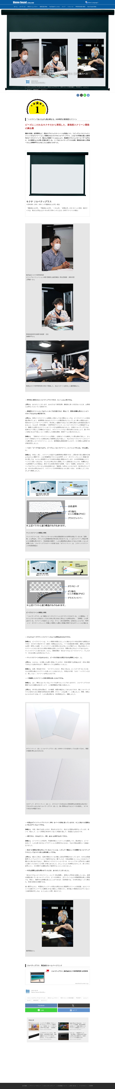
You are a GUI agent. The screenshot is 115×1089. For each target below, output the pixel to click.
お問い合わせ (72, 1085)
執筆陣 (91, 1085)
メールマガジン (83, 1085)
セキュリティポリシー (49, 1085)
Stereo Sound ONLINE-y (38, 83)
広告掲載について (62, 1085)
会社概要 (24, 1085)
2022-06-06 (34, 81)
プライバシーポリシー (35, 1085)
